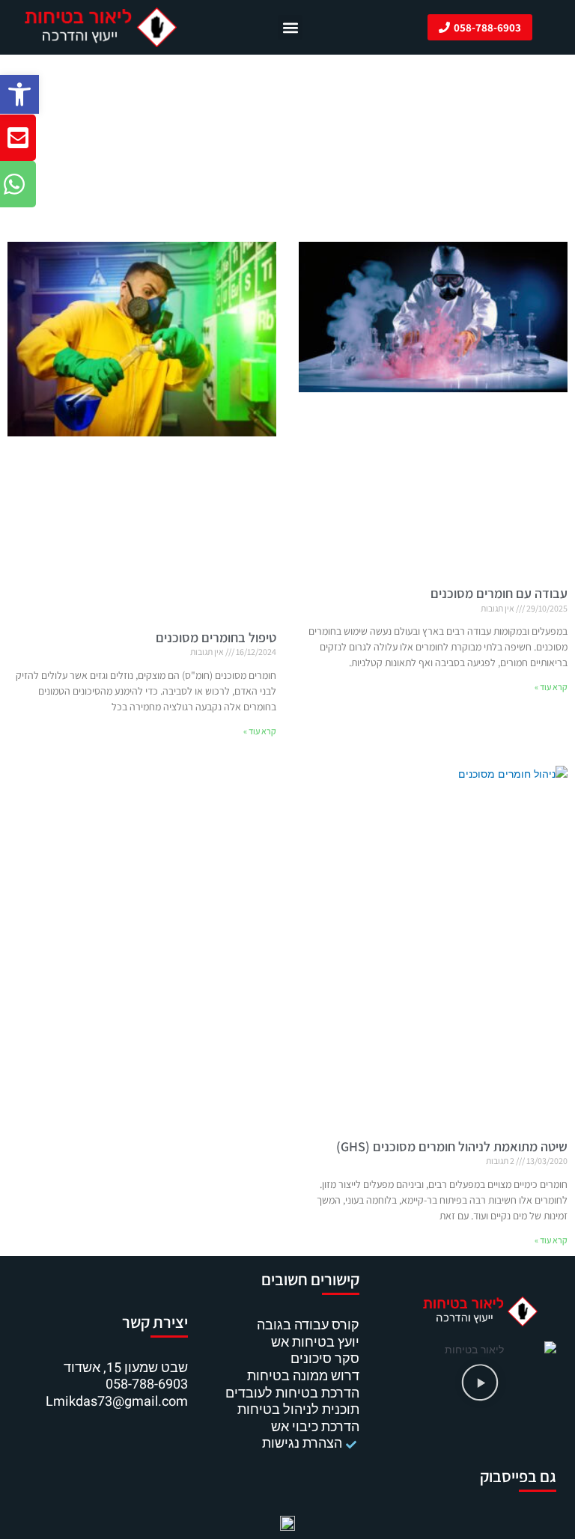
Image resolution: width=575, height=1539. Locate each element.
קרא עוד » (551, 686)
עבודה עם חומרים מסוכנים (499, 593)
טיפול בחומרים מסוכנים (216, 637)
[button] (19, 94)
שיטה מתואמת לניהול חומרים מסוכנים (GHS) (452, 1146)
